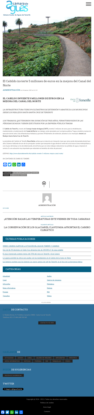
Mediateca (50, 284)
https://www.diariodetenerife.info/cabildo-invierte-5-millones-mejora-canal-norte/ (36, 154)
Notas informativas (9, 288)
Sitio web (6, 208)
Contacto (47, 411)
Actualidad (18, 173)
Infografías (6, 284)
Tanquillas (6, 296)
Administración (11, 90)
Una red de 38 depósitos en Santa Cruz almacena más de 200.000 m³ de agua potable (33, 250)
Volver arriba (46, 302)
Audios (49, 276)
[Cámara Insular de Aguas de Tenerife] (25, 8)
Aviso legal (47, 407)
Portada (35, 173)
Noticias (27, 173)
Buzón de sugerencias (13, 375)
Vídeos (49, 296)
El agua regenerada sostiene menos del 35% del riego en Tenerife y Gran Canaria (31, 254)
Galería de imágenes (54, 280)
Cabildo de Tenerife (18, 175)
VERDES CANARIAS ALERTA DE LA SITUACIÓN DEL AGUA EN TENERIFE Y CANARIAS (31, 246)
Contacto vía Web (47, 323)
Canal (5, 280)
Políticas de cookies (47, 403)
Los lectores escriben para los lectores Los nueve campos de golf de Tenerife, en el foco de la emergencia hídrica (42, 262)
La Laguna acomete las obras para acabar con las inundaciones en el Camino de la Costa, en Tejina (37, 258)
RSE (48, 292)
